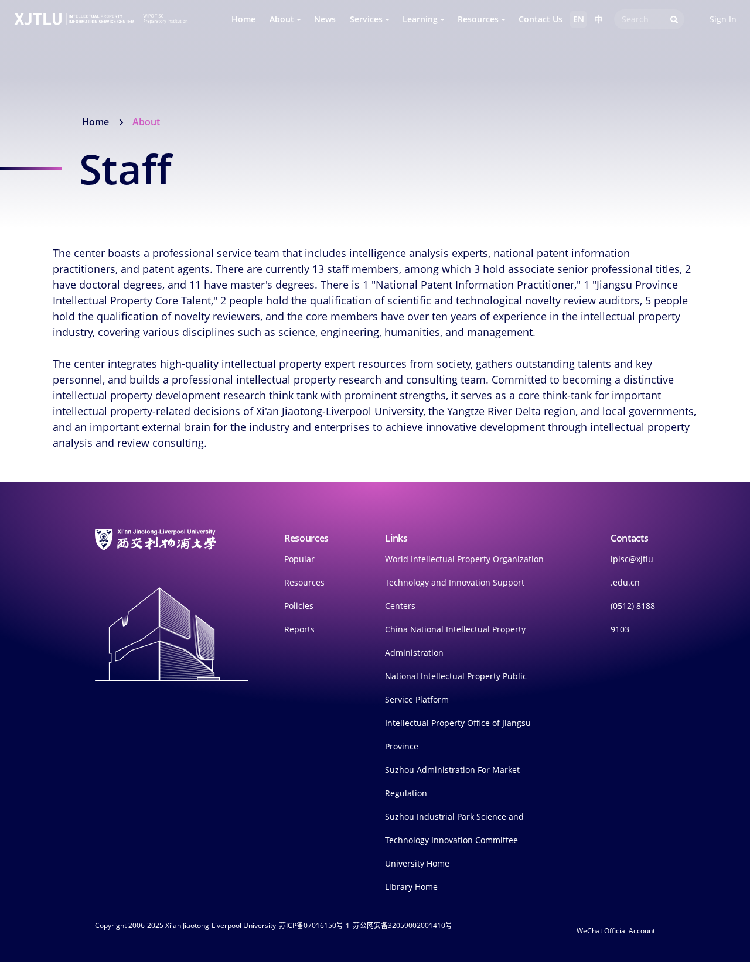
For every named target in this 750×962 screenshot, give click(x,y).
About (282, 19)
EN (578, 19)
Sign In (723, 19)
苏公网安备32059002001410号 (402, 925)
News (325, 19)
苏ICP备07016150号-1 (314, 925)
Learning (420, 19)
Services (366, 19)
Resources (478, 19)
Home (243, 19)
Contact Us (540, 19)
